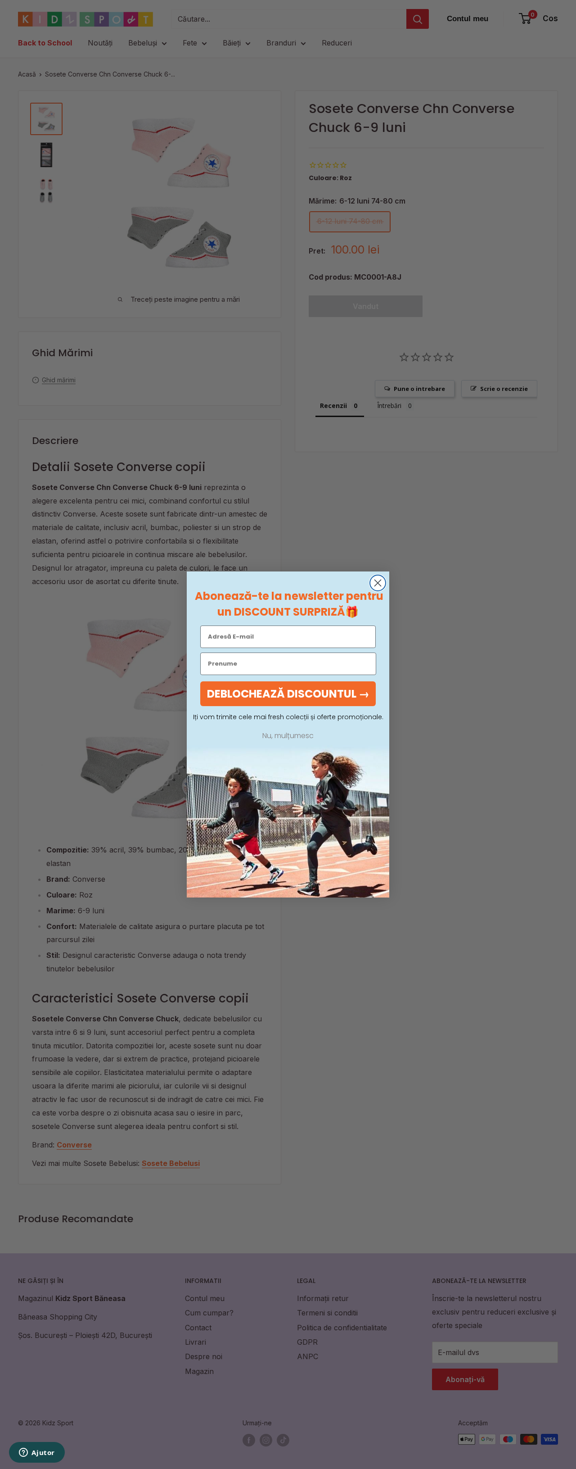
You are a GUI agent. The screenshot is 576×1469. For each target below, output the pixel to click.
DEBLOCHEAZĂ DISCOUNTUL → (288, 693)
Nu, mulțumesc (288, 736)
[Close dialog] (378, 583)
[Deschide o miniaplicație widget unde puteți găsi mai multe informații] (37, 1453)
